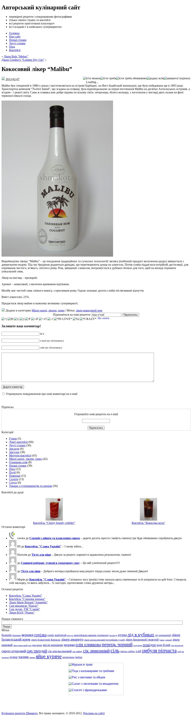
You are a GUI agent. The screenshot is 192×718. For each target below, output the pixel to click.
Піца (12, 469)
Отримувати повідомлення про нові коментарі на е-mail (41, 393)
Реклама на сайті (94, 713)
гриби (50, 635)
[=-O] (43, 319)
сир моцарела (177, 645)
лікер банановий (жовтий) (142, 639)
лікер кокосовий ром (89, 310)
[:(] (16, 319)
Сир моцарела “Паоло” (23, 605)
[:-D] (34, 319)
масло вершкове (53, 645)
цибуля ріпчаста (159, 650)
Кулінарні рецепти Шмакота (20, 713)
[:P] (27, 319)
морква (69, 645)
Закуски (14, 452)
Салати (13, 479)
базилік (7, 635)
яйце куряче (49, 656)
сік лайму (77, 651)
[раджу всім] (155, 78)
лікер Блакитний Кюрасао (45, 639)
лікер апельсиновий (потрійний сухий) (104, 639)
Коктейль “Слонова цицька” (27, 599)
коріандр (113, 635)
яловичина (68, 657)
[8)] (10, 319)
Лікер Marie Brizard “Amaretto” (28, 602)
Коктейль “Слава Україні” (25, 595)
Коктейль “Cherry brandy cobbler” (54, 523)
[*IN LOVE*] (63, 319)
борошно (16, 635)
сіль (114, 650)
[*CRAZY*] (88, 319)
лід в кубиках (141, 634)
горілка (40, 635)
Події (12, 472)
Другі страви (17, 445)
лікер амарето (72, 639)
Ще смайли (103, 318)
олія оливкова (88, 644)
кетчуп (70, 635)
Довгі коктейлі (18, 442)
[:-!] (50, 319)
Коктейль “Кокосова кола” (148, 523)
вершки (28, 635)
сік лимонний (96, 650)
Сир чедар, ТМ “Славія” (24, 609)
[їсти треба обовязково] (131, 78)
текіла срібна (127, 651)
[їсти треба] (108, 78)
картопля (60, 635)
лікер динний (166, 640)
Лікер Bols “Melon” (16, 56)
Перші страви (17, 465)
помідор (149, 645)
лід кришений (163, 635)
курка (122, 635)
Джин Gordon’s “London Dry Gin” (23, 59)
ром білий (163, 645)
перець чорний (117, 644)
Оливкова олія (18, 462)
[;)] (22, 319)
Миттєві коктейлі (20, 455)
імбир (78, 657)
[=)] (4, 319)
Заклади (14, 448)
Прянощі (14, 475)
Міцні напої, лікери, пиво (48, 310)
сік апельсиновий (60, 651)
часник (23, 657)
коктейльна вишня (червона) (91, 635)
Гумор (13, 438)
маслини (37, 645)
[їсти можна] (91, 78)
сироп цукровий (14, 651)
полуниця (137, 645)
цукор (14, 657)
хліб (138, 651)
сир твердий (37, 651)
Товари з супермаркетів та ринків (30, 485)
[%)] (76, 319)
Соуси (13, 482)
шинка (32, 657)
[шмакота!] (171, 78)
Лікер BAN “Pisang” (22, 612)
